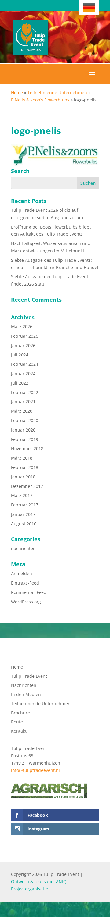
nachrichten (23, 548)
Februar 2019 (24, 439)
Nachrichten (23, 685)
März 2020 (21, 411)
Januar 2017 (23, 514)
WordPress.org (26, 602)
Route (17, 722)
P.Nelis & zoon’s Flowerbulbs (40, 100)
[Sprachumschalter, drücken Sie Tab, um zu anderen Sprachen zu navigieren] (89, 7)
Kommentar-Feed (28, 592)
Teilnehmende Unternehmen (57, 92)
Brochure (20, 713)
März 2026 (21, 326)
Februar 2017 (24, 505)
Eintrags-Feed (25, 583)
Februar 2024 (24, 364)
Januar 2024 (23, 373)
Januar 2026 (23, 345)
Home (17, 92)
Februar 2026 (24, 336)
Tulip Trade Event (29, 676)
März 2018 (21, 458)
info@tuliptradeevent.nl (35, 770)
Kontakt (19, 731)
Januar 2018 (23, 477)
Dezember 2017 (27, 486)
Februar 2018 (24, 467)
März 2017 (21, 495)
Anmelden (21, 573)
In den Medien (26, 694)
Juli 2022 (19, 383)
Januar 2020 (23, 430)
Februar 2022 (24, 392)
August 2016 (23, 524)
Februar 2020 (24, 420)
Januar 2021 (23, 401)
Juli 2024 (19, 354)
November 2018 (27, 448)
